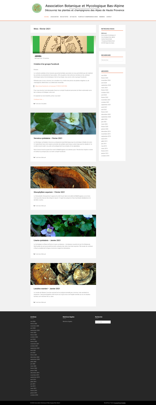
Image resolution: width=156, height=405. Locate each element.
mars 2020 (104, 124)
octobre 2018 (105, 156)
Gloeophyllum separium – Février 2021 (49, 192)
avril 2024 (104, 83)
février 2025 (104, 78)
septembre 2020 (106, 117)
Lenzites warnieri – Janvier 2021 (47, 289)
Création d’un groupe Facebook (46, 64)
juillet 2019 (104, 141)
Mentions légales (67, 321)
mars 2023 (104, 87)
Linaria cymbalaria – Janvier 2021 (47, 240)
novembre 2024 (105, 80)
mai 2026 (104, 75)
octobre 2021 (105, 102)
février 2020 (104, 126)
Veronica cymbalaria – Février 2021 (48, 138)
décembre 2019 (105, 131)
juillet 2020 (104, 119)
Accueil (46, 16)
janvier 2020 (104, 129)
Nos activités (64, 16)
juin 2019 (103, 143)
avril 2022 (104, 95)
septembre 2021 (106, 104)
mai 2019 (104, 146)
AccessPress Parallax (120, 403)
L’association (54, 16)
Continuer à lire (39, 99)
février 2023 (104, 90)
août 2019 (104, 139)
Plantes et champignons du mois (88, 16)
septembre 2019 (106, 136)
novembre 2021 (105, 100)
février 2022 (104, 97)
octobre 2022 (105, 92)
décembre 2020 (105, 114)
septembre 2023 (106, 85)
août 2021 (104, 107)
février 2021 (104, 112)
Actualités (73, 16)
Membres (102, 16)
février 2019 (104, 151)
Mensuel (43, 157)
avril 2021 (104, 109)
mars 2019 (104, 148)
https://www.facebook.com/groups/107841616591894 (51, 86)
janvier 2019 (104, 153)
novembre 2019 (105, 134)
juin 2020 (103, 121)
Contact (109, 16)
